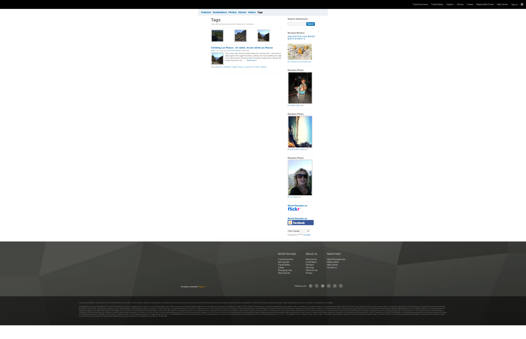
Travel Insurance (420, 4)
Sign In (514, 4)
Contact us (332, 267)
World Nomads (14, 4)
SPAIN (213, 50)
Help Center (502, 4)
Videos (252, 12)
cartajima (227, 67)
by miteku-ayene (293, 149)
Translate (306, 235)
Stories (460, 4)
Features (206, 12)
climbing (234, 67)
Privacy (309, 273)
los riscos (248, 67)
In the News (311, 262)
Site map (310, 267)
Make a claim (333, 262)
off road (255, 67)
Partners (310, 265)
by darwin (291, 105)
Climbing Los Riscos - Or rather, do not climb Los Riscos (242, 47)
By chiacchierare (234, 50)
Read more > (252, 60)
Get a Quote (283, 262)
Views (298, 105)
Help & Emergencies (336, 259)
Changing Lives (285, 270)
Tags (260, 12)
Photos (232, 12)
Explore (450, 4)
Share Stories (284, 273)
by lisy (290, 197)
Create (470, 4)
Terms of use (311, 270)
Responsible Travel (485, 4)
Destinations (220, 12)
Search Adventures (298, 19)
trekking (263, 67)
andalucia (218, 67)
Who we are (311, 259)
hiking (240, 67)
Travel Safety (437, 4)
